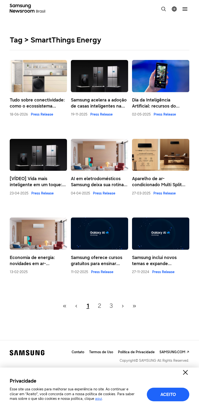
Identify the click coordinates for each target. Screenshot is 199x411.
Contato (78, 352)
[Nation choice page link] (174, 9)
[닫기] (185, 372)
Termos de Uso (101, 352)
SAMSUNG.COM (172, 352)
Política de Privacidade (136, 352)
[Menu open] (185, 9)
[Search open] (163, 9)
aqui (98, 399)
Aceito (168, 394)
